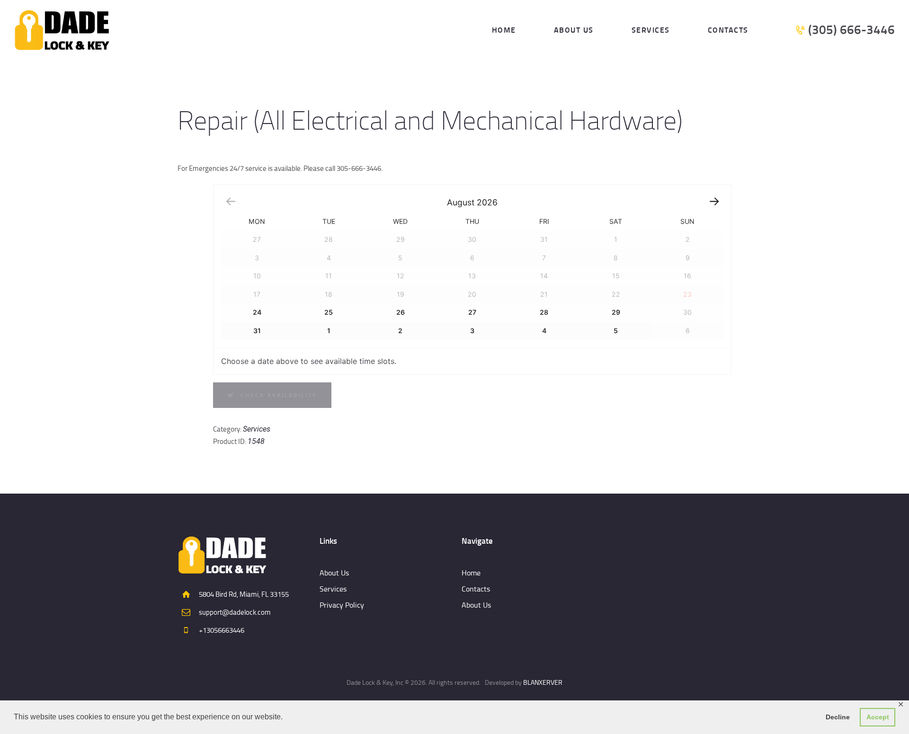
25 (328, 312)
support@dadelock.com (235, 612)
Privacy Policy (342, 605)
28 (544, 312)
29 (616, 312)
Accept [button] (877, 717)
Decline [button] (838, 717)
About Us (334, 572)
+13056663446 (221, 630)
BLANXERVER (542, 682)
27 (472, 312)
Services (256, 428)
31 (257, 331)
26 (400, 312)
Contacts (476, 589)
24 (257, 312)
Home (471, 572)
